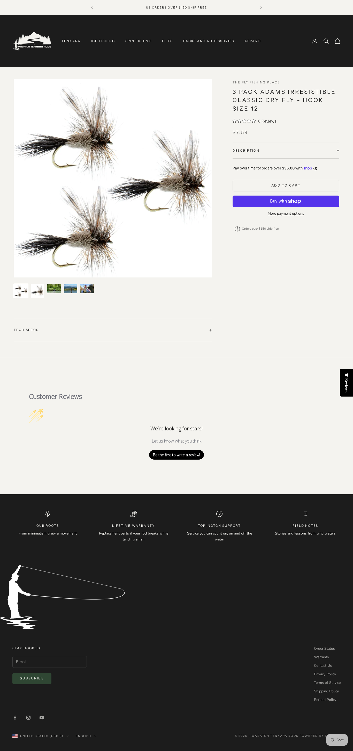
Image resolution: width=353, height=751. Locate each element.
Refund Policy (325, 699)
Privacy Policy (325, 674)
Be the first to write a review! (176, 454)
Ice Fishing (103, 41)
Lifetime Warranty (133, 526)
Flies (167, 41)
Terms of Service (327, 682)
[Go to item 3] (54, 288)
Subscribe (32, 678)
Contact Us (323, 665)
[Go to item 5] (87, 288)
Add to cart (286, 185)
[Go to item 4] (70, 288)
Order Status (324, 648)
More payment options (286, 213)
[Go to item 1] (21, 291)
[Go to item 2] (37, 291)
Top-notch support (219, 526)
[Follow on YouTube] (41, 717)
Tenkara (71, 41)
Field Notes (305, 526)
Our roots (47, 526)
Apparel (253, 41)
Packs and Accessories (208, 41)
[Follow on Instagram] (28, 717)
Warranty (321, 657)
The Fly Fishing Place (256, 82)
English (83, 736)
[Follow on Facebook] (15, 717)
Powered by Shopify (320, 736)
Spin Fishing (138, 41)
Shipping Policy (326, 691)
